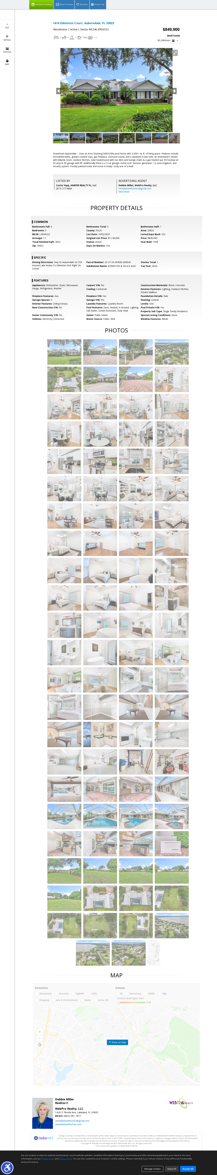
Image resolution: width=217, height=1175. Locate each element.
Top (7, 27)
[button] (7, 1168)
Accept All (188, 1168)
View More (124, 191)
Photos (7, 52)
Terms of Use (65, 1158)
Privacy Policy (47, 1158)
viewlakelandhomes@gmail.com (135, 188)
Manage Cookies (152, 1168)
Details (7, 40)
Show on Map (118, 1042)
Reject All (171, 1168)
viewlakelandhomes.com (68, 1124)
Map (7, 64)
